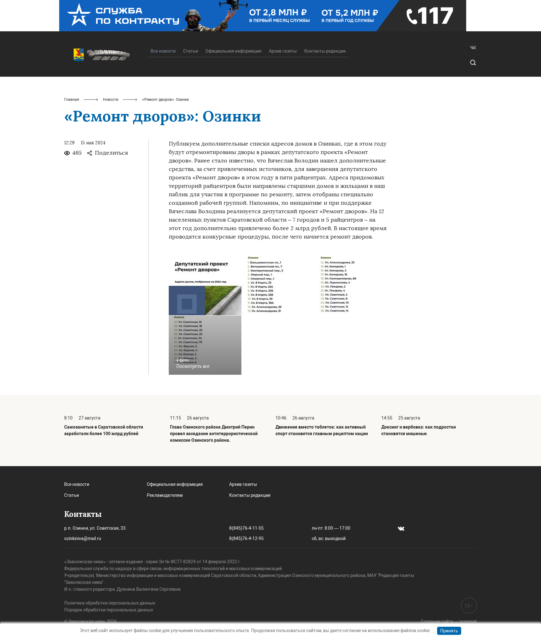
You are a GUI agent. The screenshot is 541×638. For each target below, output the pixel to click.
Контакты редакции (325, 51)
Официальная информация (233, 51)
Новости (110, 99)
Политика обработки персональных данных (109, 602)
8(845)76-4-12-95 (246, 538)
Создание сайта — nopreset (449, 621)
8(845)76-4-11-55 (246, 528)
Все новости (76, 484)
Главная (71, 99)
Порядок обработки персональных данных (108, 609)
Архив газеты (283, 51)
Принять (449, 630)
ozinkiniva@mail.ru (82, 538)
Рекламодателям (165, 495)
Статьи (190, 51)
